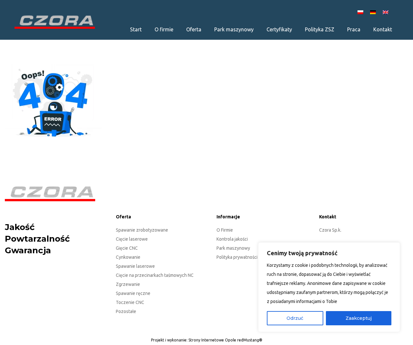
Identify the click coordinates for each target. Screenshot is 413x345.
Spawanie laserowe (135, 266)
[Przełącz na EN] (386, 11)
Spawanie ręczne (133, 293)
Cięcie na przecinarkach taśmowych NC (155, 275)
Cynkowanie (128, 257)
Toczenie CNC (130, 302)
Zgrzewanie (128, 284)
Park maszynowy (233, 248)
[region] (329, 287)
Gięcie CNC (127, 248)
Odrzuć (295, 318)
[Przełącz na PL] (361, 11)
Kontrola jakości (232, 239)
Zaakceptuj (359, 318)
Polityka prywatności (237, 257)
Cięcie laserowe (132, 239)
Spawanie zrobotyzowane (142, 230)
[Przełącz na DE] (374, 11)
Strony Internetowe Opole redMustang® (225, 340)
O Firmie (225, 230)
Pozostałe (126, 311)
